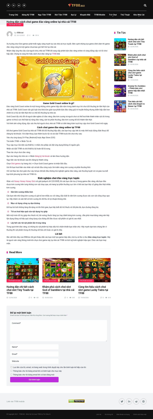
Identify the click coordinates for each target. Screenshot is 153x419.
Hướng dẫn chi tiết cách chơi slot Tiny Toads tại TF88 (20, 290)
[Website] (24, 5)
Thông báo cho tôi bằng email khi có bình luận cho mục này (37, 371)
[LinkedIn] (13, 5)
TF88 (54, 54)
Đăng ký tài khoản (42, 156)
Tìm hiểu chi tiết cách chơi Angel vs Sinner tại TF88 (136, 103)
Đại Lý (73, 15)
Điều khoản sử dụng (123, 414)
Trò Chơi (113, 15)
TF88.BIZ (22, 414)
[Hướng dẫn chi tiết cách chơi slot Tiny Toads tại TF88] (23, 270)
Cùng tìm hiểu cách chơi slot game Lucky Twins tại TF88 (93, 290)
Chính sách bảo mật (139, 414)
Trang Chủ (13, 15)
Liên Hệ (98, 414)
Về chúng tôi (109, 414)
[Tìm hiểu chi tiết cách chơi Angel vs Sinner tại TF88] (120, 112)
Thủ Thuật (125, 15)
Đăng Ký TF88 (28, 15)
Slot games (16, 163)
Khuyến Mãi (85, 15)
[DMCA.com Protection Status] (76, 402)
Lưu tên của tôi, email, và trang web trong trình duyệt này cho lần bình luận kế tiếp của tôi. (49, 367)
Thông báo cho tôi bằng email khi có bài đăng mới (33, 375)
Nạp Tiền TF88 (44, 15)
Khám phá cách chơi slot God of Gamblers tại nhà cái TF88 (58, 290)
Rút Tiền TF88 (61, 15)
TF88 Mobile (99, 15)
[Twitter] (8, 5)
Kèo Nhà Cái (139, 15)
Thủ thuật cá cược (15, 24)
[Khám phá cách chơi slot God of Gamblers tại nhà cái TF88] (58, 270)
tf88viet (20, 33)
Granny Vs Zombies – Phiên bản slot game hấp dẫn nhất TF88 (136, 89)
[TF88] (76, 5)
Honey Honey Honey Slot (24, 181)
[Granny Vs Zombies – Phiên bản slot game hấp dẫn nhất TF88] (120, 96)
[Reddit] (19, 5)
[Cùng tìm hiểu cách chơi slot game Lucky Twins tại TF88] (94, 270)
